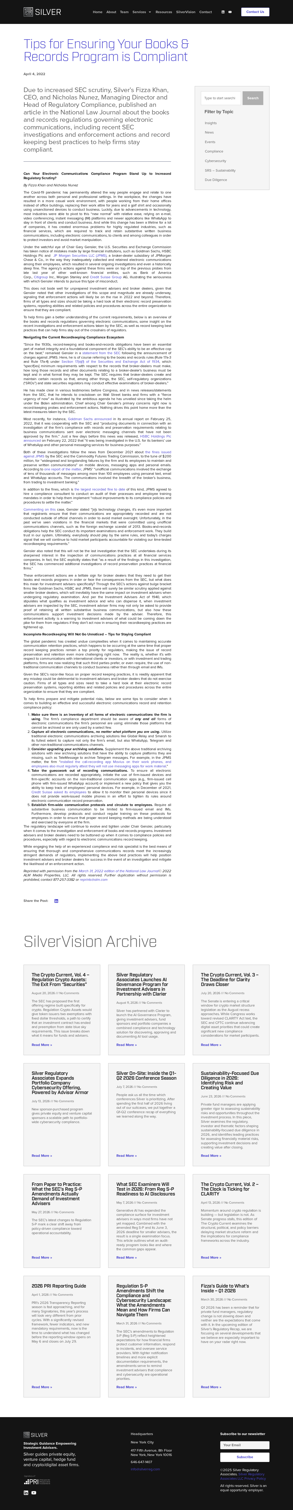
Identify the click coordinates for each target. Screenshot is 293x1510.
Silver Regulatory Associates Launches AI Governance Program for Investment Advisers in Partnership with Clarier (142, 985)
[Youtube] (230, 12)
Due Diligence (216, 179)
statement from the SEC (101, 353)
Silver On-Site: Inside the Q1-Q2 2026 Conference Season (146, 1076)
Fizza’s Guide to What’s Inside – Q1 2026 (225, 1289)
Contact (205, 12)
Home (97, 12)
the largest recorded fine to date (100, 489)
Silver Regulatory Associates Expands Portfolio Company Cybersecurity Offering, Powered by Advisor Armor (60, 1083)
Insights (210, 123)
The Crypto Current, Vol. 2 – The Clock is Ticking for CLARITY (229, 1189)
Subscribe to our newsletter (242, 1434)
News (209, 132)
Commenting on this (40, 509)
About (111, 12)
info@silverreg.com (145, 1469)
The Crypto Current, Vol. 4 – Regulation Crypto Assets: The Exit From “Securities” (60, 980)
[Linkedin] (223, 12)
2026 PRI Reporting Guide (59, 1286)
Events (210, 142)
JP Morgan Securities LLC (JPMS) (79, 255)
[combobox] (221, 98)
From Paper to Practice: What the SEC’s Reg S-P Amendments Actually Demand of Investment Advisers (57, 1194)
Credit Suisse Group (106, 277)
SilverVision (185, 12)
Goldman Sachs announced (90, 419)
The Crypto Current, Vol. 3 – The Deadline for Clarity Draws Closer (229, 980)
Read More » (42, 1044)
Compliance (214, 151)
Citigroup (41, 277)
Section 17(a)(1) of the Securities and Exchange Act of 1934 (110, 361)
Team (124, 12)
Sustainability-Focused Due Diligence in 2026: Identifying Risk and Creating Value (230, 1080)
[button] (56, 901)
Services (139, 12)
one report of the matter (62, 469)
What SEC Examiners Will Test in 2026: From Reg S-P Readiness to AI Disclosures (145, 1189)
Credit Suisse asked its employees (59, 792)
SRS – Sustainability (220, 170)
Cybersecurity (215, 160)
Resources (164, 12)
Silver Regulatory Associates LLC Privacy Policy (243, 1476)
